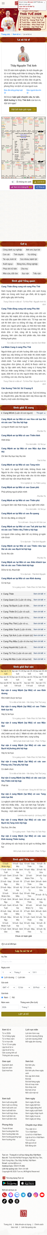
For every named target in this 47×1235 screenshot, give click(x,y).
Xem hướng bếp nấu (10, 1134)
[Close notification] (44, 2)
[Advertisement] (23, 216)
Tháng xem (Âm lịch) (29, 1002)
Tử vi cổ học (30, 1140)
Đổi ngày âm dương (33, 1042)
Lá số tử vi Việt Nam (33, 1134)
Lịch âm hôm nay (32, 1033)
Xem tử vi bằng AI (21, 187)
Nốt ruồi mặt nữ (31, 1093)
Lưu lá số (40, 182)
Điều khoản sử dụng (23, 1224)
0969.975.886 (19, 1166)
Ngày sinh (5, 967)
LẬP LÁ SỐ (23, 1014)
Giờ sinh (4, 983)
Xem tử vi (6, 1029)
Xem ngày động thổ (33, 1108)
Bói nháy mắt (30, 1087)
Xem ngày (30, 1098)
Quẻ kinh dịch (7, 1065)
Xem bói (29, 1061)
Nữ (13, 997)
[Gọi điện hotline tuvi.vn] (4, 1194)
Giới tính (4, 993)
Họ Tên (4, 957)
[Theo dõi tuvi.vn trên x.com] (10, 1201)
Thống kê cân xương (10, 1055)
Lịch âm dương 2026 (33, 1039)
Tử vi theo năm (8, 1039)
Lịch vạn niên (31, 1029)
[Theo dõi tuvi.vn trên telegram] (23, 1194)
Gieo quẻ (6, 1061)
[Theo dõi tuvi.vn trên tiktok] (4, 1201)
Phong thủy (7, 1124)
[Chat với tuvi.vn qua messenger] (10, 1194)
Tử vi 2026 (6, 1033)
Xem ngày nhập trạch (34, 1113)
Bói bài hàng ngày (32, 1082)
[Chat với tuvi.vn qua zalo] (17, 1194)
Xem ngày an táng (32, 1119)
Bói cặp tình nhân (32, 1076)
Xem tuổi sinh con (9, 1108)
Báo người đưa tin (34, 90)
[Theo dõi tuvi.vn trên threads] (17, 1201)
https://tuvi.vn (23, 135)
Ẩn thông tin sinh (23, 182)
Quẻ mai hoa (7, 1070)
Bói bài (28, 1079)
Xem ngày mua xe (32, 1116)
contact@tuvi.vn (14, 1163)
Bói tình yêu (30, 1065)
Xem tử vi (16, 34)
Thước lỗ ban (7, 1128)
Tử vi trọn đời (7, 1042)
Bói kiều (28, 1068)
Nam (6, 997)
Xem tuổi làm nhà (9, 1119)
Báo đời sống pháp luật (13, 90)
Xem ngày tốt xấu (32, 1102)
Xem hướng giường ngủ (11, 1137)
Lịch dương (9, 977)
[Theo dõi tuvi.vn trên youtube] (42, 1194)
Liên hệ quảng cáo (28, 1227)
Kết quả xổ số (30, 1143)
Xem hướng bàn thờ (10, 1131)
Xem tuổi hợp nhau (10, 1113)
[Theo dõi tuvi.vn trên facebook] (29, 1194)
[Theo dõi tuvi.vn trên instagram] (35, 1194)
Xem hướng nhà (8, 1139)
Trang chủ (5, 34)
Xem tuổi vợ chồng (9, 1105)
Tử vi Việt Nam (31, 1132)
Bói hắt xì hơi (30, 1090)
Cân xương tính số (9, 1053)
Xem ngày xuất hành (33, 1110)
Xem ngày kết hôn (32, 1105)
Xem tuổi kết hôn (9, 1110)
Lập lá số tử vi (7, 1047)
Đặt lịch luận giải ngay (21, 109)
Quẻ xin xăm (7, 1068)
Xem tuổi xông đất (9, 1102)
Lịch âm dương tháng (34, 1036)
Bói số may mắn (32, 1084)
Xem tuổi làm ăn (9, 1116)
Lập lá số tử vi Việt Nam (34, 1137)
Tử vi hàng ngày (8, 1036)
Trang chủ (8, 1224)
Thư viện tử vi (30, 1129)
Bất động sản (30, 1146)
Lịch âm (21, 977)
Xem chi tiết (23, 1169)
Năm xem (5, 1002)
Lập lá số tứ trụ (8, 1050)
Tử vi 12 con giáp (9, 1044)
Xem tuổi (6, 1098)
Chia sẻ (41, 187)
